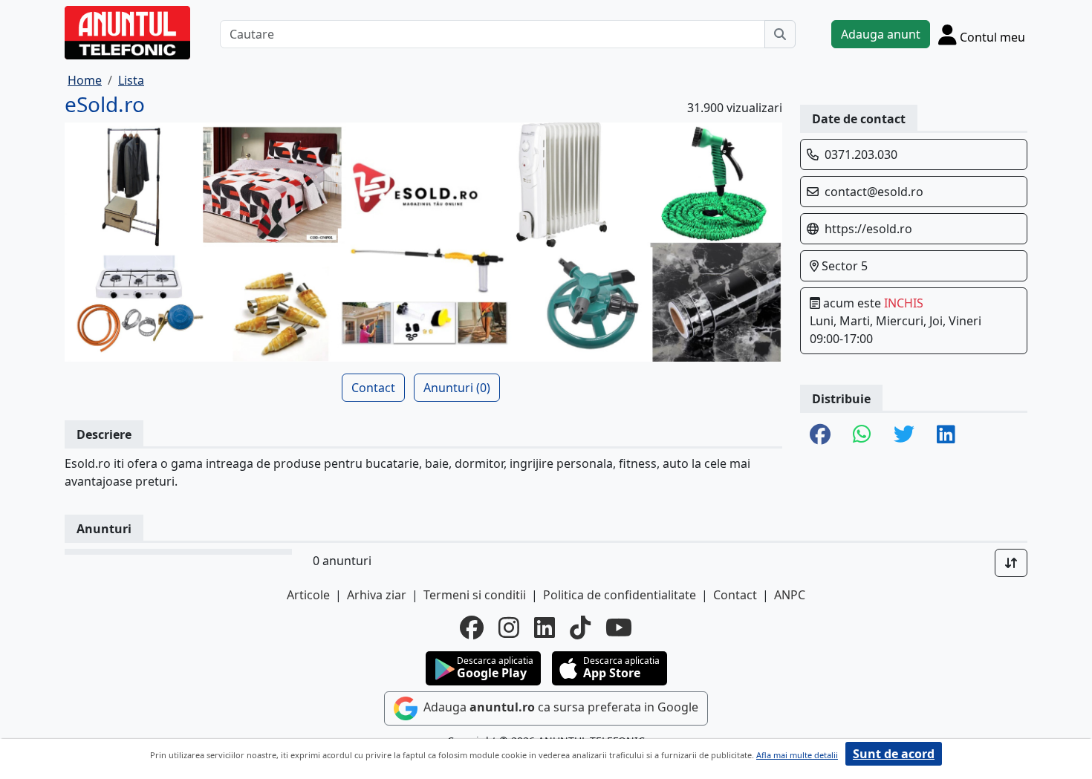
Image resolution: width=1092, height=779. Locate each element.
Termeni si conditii (474, 595)
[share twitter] (904, 435)
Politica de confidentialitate (619, 595)
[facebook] (472, 627)
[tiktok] (580, 627)
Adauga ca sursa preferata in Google (559, 708)
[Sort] (1011, 563)
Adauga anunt (880, 34)
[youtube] (618, 627)
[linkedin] (544, 627)
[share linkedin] (946, 435)
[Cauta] (780, 34)
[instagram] (508, 627)
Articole (308, 595)
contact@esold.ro (874, 191)
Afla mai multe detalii (797, 754)
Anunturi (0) (456, 387)
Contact (373, 387)
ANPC (789, 595)
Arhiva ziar (376, 595)
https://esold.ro (868, 229)
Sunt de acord (894, 754)
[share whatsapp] (862, 435)
